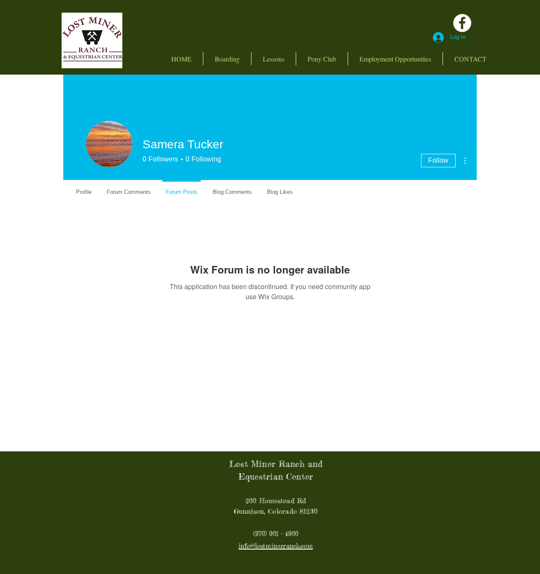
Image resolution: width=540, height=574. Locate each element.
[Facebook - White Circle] (462, 23)
